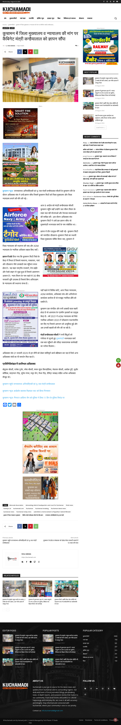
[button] (115, 18)
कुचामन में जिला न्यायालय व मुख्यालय (12, 515)
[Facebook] (104, 1)
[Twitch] (35, 561)
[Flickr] (97, 688)
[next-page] (7, 609)
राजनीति (12, 28)
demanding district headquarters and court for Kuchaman (45, 505)
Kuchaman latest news (58, 508)
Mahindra (86, 163)
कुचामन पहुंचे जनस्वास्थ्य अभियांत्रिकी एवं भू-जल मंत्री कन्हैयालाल (29, 384)
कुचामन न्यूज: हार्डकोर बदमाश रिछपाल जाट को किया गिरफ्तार (26, 391)
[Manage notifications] (115, 720)
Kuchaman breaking (42, 508)
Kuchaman (29, 508)
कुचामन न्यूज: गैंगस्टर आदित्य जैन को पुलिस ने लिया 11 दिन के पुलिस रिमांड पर (34, 397)
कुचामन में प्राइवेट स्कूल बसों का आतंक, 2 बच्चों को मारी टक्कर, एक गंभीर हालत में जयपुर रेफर (14, 602)
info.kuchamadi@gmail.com (52, 710)
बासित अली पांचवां (88, 149)
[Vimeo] (113, 1)
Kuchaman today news (24, 512)
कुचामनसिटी (11, 25)
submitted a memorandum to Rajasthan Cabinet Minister (52, 512)
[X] (110, 1)
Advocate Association (16, 505)
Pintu (85, 143)
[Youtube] (117, 1)
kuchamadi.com (18, 508)
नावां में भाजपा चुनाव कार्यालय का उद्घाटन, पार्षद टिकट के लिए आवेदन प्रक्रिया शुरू (105, 118)
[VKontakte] (114, 688)
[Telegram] (31, 561)
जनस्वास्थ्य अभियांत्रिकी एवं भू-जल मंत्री (54, 515)
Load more (100, 128)
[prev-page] (4, 609)
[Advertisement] (58, 10)
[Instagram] (107, 1)
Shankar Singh (88, 183)
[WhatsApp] (36, 51)
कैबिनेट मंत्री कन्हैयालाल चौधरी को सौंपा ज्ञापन (32, 515)
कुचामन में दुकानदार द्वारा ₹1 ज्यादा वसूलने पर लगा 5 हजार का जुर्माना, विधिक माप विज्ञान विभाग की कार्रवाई (40, 602)
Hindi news (69, 505)
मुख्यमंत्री (60, 338)
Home (5, 25)
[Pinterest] (30, 51)
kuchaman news (9, 512)
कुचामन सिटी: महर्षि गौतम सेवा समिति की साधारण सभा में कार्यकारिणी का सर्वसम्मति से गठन (66, 602)
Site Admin (11, 46)
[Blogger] (22, 561)
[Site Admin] (4, 46)
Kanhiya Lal (7, 508)
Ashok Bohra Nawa (90, 203)
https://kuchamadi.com (29, 557)
